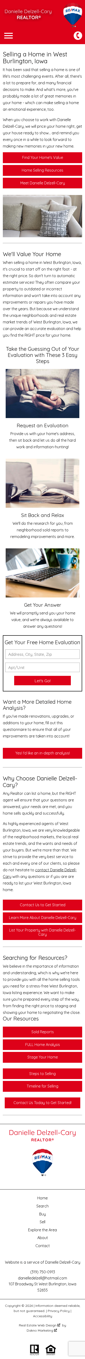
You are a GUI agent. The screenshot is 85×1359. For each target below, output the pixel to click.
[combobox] (42, 654)
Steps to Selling (42, 1073)
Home (42, 1198)
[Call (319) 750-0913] (78, 35)
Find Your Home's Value (42, 157)
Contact (42, 1245)
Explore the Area (42, 1230)
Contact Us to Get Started (42, 904)
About (42, 1237)
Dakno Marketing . (42, 1330)
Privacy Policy (59, 1311)
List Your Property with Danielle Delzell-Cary (42, 932)
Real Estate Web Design (38, 1325)
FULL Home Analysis (42, 1044)
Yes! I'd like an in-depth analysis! (42, 753)
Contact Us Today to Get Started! (42, 1102)
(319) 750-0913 (42, 1272)
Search (42, 1206)
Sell (42, 1221)
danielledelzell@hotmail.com (42, 1278)
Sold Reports (42, 1031)
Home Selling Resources (42, 170)
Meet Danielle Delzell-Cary (42, 183)
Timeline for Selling (42, 1086)
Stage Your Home (42, 1057)
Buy (42, 1214)
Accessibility (42, 1316)
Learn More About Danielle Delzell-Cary (42, 917)
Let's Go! (42, 680)
